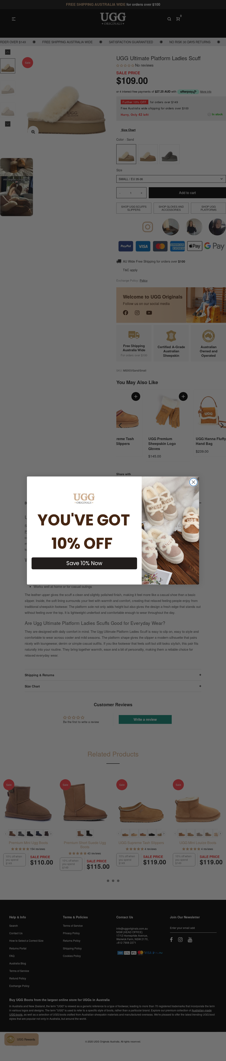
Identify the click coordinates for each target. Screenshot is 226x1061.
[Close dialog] (193, 482)
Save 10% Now (84, 563)
